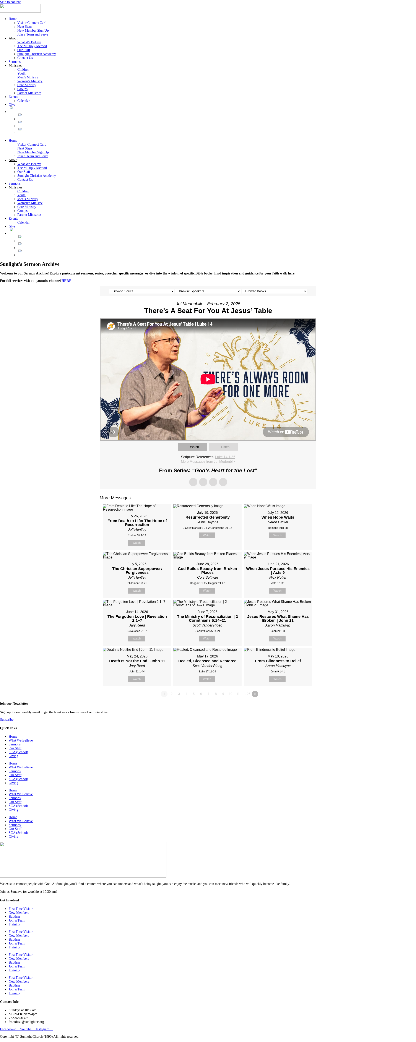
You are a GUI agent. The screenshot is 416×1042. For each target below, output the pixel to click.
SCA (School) (18, 752)
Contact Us (25, 58)
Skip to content (10, 2)
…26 (247, 694)
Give (12, 104)
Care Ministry (26, 85)
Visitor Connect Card (31, 22)
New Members (19, 912)
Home (13, 19)
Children (23, 69)
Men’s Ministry (27, 77)
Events (13, 97)
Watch (194, 447)
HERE (67, 280)
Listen (225, 447)
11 (238, 694)
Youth (21, 73)
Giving (13, 756)
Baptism (14, 916)
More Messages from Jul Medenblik (208, 461)
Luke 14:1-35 (225, 457)
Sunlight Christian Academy (36, 54)
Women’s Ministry (29, 81)
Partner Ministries (29, 93)
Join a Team (17, 920)
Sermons (15, 61)
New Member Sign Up (33, 30)
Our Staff (23, 50)
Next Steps (24, 26)
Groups (22, 89)
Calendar (23, 100)
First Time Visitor (20, 909)
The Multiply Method (32, 46)
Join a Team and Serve (32, 34)
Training (14, 924)
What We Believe (29, 42)
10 (230, 694)
